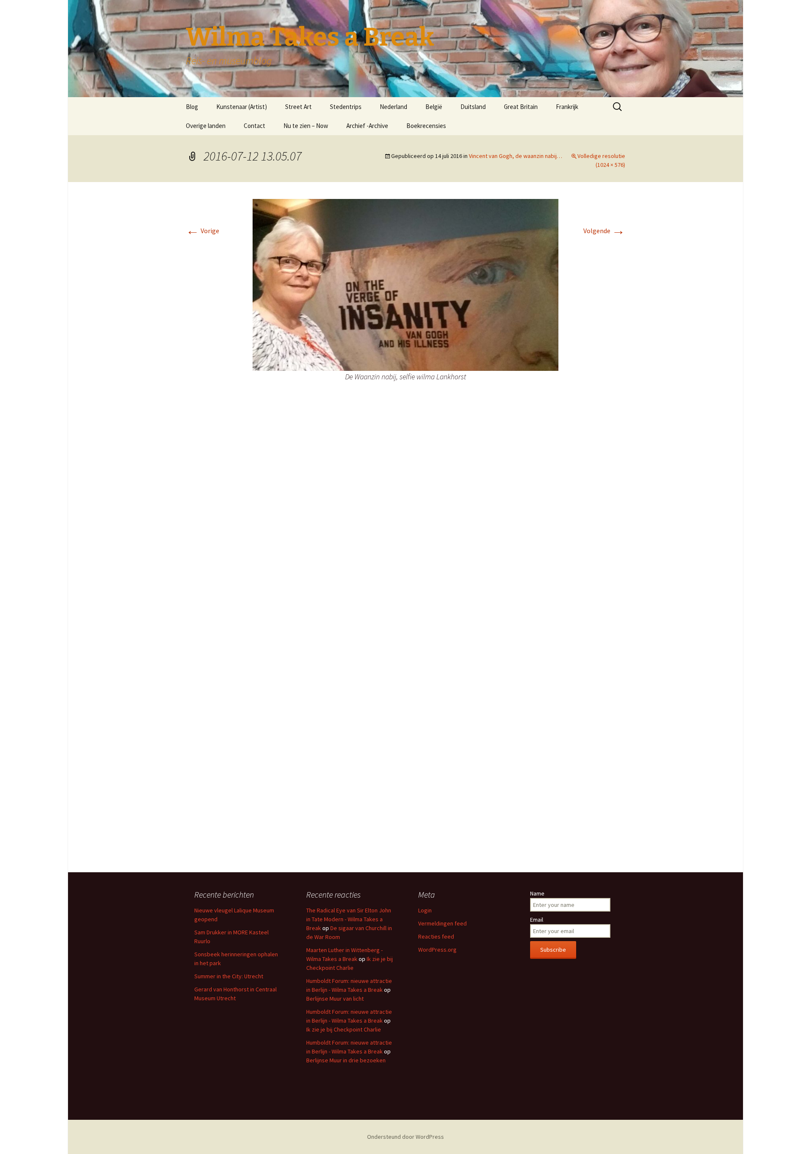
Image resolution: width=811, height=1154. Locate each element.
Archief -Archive (367, 126)
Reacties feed (436, 936)
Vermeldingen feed (442, 923)
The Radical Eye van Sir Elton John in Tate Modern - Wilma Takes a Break (348, 919)
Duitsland (473, 107)
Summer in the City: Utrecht (228, 976)
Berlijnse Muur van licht (335, 998)
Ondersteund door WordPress (405, 1136)
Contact (254, 126)
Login (425, 910)
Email (536, 919)
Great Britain (521, 107)
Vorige (202, 230)
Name (537, 893)
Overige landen (206, 126)
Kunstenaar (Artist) (241, 107)
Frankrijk (567, 107)
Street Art (298, 107)
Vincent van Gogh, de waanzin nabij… (515, 156)
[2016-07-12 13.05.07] (405, 284)
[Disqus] (405, 525)
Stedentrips (346, 107)
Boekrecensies (426, 126)
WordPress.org (437, 949)
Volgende (604, 230)
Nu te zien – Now (305, 126)
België (433, 107)
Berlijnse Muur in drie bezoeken (346, 1060)
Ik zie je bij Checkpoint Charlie (343, 1029)
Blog (192, 107)
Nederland (393, 107)
